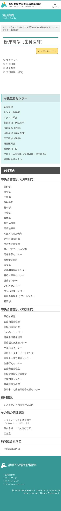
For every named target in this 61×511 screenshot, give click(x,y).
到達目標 (10, 64)
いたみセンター (12, 285)
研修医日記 (9, 143)
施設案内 (32, 27)
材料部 (7, 207)
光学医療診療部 (12, 238)
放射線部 (8, 202)
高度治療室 (9, 228)
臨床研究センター (13, 363)
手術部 (7, 196)
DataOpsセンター (13, 332)
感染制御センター (13, 379)
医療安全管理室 (12, 368)
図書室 (7, 433)
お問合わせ (10, 474)
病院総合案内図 (12, 448)
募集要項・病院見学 (14, 122)
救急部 (7, 217)
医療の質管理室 (12, 326)
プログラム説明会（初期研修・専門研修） (25, 153)
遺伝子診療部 (11, 259)
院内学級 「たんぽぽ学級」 (19, 428)
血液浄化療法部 (12, 243)
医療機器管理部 (12, 321)
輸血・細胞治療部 (13, 233)
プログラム (12, 59)
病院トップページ (18, 27)
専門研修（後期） (15, 72)
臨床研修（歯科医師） (15, 133)
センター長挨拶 (12, 112)
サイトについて (12, 481)
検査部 (7, 191)
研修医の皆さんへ (13, 159)
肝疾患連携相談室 (13, 337)
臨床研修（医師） (13, 127)
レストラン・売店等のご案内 (19, 404)
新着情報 (8, 106)
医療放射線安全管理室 (15, 373)
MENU (55, 6)
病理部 (7, 212)
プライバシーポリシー (15, 484)
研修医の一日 (10, 148)
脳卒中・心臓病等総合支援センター (22, 389)
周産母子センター (13, 254)
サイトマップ (11, 477)
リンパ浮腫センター (14, 290)
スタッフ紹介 (10, 117)
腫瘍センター (11, 280)
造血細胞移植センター (15, 270)
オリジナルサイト (47, 51)
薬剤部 (7, 186)
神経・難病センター (14, 275)
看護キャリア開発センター (17, 358)
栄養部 (7, 264)
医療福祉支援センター (15, 342)
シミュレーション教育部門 (17, 421)
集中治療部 (9, 223)
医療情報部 (9, 316)
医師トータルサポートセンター (20, 352)
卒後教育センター (46, 27)
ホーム (5, 27)
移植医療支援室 (12, 384)
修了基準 (10, 68)
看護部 (7, 301)
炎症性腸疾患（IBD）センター (19, 296)
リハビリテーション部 (15, 249)
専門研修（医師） (13, 138)
